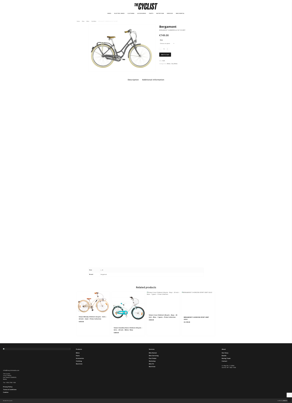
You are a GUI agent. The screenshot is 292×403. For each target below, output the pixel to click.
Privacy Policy (7, 387)
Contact (224, 361)
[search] (280, 6)
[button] (83, 334)
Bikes (88, 21)
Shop (83, 21)
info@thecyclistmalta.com (11, 370)
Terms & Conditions (10, 389)
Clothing (79, 361)
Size (161, 40)
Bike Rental (153, 353)
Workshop (152, 361)
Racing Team (226, 358)
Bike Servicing (154, 355)
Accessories (80, 358)
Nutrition (79, 364)
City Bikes (93, 21)
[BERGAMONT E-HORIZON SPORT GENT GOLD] (198, 303)
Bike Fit (151, 364)
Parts (78, 355)
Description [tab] (133, 80)
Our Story (225, 353)
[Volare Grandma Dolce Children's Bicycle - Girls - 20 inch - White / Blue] (128, 308)
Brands (224, 355)
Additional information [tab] (153, 80)
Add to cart (165, 54)
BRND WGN (286, 400)
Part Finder (152, 358)
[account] (284, 6)
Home (78, 21)
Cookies (5, 392)
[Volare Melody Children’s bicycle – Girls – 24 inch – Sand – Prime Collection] (93, 303)
